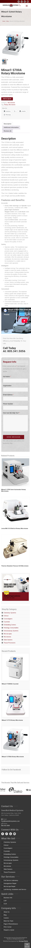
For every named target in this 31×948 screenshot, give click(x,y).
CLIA (5, 903)
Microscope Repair (9, 886)
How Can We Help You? (11, 413)
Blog (5, 915)
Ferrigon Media (23, 941)
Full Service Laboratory (11, 880)
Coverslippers (8, 619)
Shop (7, 21)
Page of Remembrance (11, 924)
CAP (5, 900)
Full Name (7, 376)
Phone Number (8, 404)
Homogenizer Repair (10, 883)
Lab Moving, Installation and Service (15, 889)
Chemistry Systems (10, 613)
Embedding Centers (10, 625)
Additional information (11, 127)
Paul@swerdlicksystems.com (10, 821)
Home (3, 21)
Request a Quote (9, 930)
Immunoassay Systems (11, 631)
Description (7, 124)
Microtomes (11, 102)
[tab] (7, 124)
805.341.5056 (16, 351)
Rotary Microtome (9, 104)
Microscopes (8, 634)
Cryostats (7, 622)
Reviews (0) (7, 131)
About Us (6, 912)
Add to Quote (7, 98)
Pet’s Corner (7, 927)
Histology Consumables (11, 628)
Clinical (6, 616)
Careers (6, 918)
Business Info (8, 897)
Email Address (8, 395)
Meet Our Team (8, 921)
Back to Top (27, 946)
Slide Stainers (8, 640)
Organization (7, 385)
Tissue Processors (9, 643)
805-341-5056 (5, 825)
